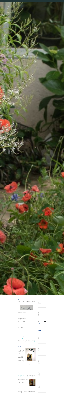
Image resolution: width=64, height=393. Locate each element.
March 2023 (39, 339)
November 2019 (39, 376)
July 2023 (38, 335)
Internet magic (21, 336)
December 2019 (39, 375)
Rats (19, 299)
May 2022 (38, 348)
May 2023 (38, 337)
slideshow (21, 364)
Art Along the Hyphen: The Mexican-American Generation (23, 376)
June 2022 (38, 347)
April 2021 (38, 360)
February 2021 (39, 362)
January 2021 (39, 363)
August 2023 (39, 334)
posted (23, 338)
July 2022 (38, 346)
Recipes (38, 314)
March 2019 (39, 383)
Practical (38, 312)
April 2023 (38, 338)
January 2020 (39, 374)
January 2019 (39, 385)
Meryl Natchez (32, 147)
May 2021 (38, 359)
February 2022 (39, 351)
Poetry (22, 300)
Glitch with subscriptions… (40, 327)
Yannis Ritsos (39, 328)
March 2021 (39, 361)
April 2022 (38, 349)
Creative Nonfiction (39, 303)
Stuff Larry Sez (39, 315)
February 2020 (39, 373)
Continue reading (33, 341)
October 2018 (39, 388)
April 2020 (38, 371)
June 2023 (38, 336)
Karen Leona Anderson (20, 331)
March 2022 (39, 350)
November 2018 (39, 387)
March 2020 (39, 372)
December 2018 (39, 386)
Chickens (38, 302)
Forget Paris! (20, 346)
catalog (19, 364)
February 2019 (39, 384)
